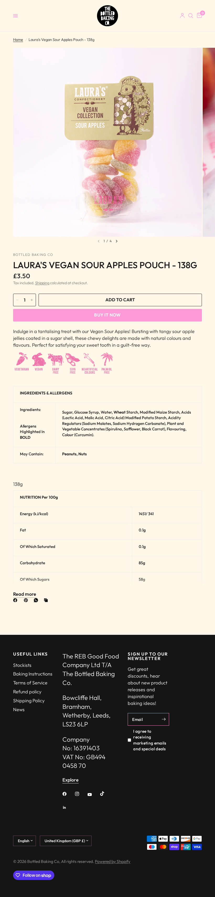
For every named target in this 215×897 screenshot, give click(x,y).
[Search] (190, 15)
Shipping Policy (29, 701)
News (19, 709)
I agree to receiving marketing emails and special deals (149, 740)
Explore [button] (70, 780)
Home (18, 39)
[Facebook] (16, 600)
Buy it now (107, 315)
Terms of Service (30, 683)
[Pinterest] (27, 600)
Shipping (42, 283)
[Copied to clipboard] (47, 600)
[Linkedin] (68, 807)
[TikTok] (106, 793)
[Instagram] (81, 794)
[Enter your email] (164, 719)
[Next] (116, 241)
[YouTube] (93, 794)
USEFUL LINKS (30, 654)
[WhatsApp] (37, 600)
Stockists (22, 665)
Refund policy (27, 692)
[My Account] (182, 15)
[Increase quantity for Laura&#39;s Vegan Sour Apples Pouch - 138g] (32, 300)
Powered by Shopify (112, 861)
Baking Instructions (32, 674)
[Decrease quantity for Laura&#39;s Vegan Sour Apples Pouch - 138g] (17, 300)
